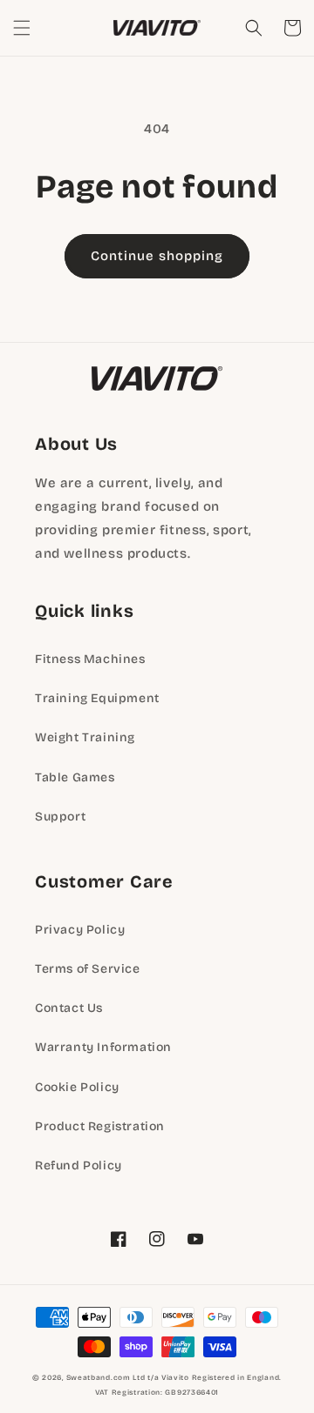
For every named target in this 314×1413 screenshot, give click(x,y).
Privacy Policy (80, 929)
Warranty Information (103, 1047)
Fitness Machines (90, 659)
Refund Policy (78, 1165)
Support (60, 816)
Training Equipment (97, 698)
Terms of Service (87, 968)
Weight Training (85, 737)
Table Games (75, 777)
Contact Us (69, 1008)
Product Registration (100, 1126)
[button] (22, 28)
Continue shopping (157, 256)
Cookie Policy (77, 1087)
